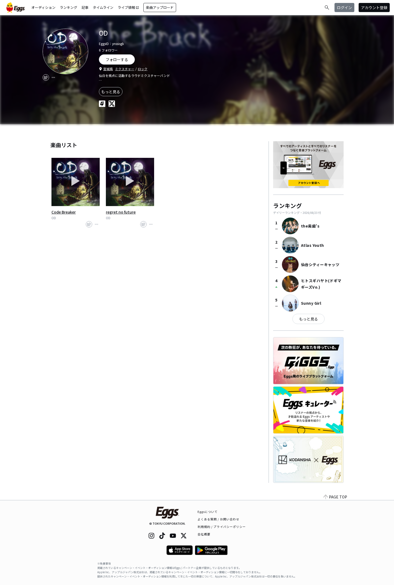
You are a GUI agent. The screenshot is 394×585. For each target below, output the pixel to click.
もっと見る (110, 91)
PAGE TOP (338, 497)
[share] (46, 77)
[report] (53, 77)
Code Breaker (63, 212)
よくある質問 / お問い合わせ (219, 519)
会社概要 (204, 534)
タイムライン (103, 7)
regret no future (121, 212)
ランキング (68, 7)
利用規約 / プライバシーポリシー (222, 526)
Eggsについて (208, 511)
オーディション (43, 7)
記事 (84, 7)
